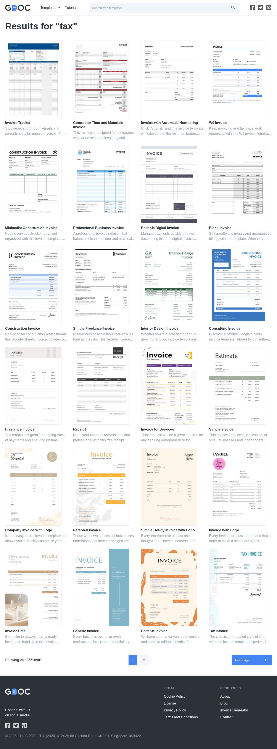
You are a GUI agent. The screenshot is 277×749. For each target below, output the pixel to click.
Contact (226, 717)
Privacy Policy (175, 710)
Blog (223, 703)
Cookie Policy (174, 696)
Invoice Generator (234, 710)
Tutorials (71, 8)
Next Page (242, 660)
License (170, 703)
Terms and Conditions (181, 717)
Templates (48, 8)
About (225, 696)
